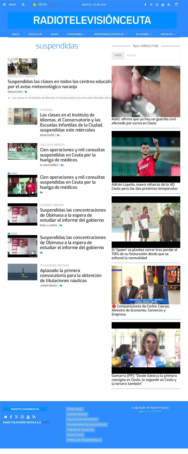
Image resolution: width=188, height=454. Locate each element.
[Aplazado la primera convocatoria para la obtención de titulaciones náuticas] (22, 272)
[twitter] (151, 4)
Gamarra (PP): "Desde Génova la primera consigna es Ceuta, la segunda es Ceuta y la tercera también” (144, 379)
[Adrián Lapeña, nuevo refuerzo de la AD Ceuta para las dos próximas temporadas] (146, 157)
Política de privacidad (82, 419)
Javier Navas (48, 285)
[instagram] (157, 4)
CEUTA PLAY (35, 34)
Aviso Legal (74, 409)
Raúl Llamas (48, 225)
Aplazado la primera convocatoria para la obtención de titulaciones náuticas (71, 276)
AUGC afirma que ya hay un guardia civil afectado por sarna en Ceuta (144, 121)
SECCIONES (142, 34)
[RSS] (169, 4)
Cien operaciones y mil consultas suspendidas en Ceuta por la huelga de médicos (72, 155)
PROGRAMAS (75, 34)
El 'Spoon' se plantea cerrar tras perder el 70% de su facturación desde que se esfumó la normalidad (144, 254)
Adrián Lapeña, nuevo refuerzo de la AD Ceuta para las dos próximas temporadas (145, 186)
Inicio (15, 34)
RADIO (54, 34)
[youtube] (163, 4)
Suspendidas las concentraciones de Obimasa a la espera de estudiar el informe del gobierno (73, 215)
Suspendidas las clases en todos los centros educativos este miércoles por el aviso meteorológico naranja (77, 84)
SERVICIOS (167, 34)
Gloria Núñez (49, 165)
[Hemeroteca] (176, 4)
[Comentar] (26, 91)
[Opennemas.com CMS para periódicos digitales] (150, 409)
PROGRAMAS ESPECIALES (109, 34)
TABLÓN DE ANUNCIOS (80, 429)
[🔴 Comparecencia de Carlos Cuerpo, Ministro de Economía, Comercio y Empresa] (146, 285)
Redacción (15, 91)
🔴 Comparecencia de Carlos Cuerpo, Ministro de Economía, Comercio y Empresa (141, 310)
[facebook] (145, 4)
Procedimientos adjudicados (86, 424)
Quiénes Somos (77, 414)
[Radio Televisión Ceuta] (92, 20)
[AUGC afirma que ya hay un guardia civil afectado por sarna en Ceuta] (146, 91)
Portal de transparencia (84, 440)
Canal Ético (75, 434)
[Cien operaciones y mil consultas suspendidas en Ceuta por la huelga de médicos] (22, 151)
